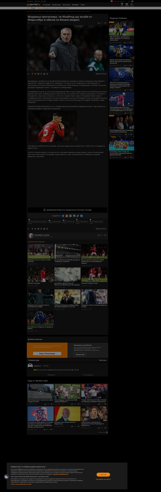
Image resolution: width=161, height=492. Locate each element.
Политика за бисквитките (60, 474)
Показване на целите (103, 479)
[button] (6, 476)
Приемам (103, 474)
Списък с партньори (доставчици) (21, 484)
